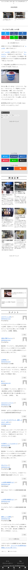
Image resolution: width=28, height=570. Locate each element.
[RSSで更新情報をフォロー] (20, 168)
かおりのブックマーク (7, 402)
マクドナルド (16, 115)
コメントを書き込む (14, 539)
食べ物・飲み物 (6, 112)
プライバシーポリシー (7, 563)
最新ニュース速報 (6, 516)
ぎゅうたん (4, 465)
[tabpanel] (8, 18)
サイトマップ (20, 563)
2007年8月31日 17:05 (5, 383)
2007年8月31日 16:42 (5, 361)
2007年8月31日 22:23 (5, 424)
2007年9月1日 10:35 (5, 467)
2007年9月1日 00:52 (5, 445)
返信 (24, 334)
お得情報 (3, 359)
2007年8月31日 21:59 (5, 404)
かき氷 (4, 115)
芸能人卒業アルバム (6, 338)
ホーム (7, 561)
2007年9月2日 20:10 (5, 501)
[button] (25, 297)
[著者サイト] (7, 168)
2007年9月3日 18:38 (5, 518)
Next (27, 18)
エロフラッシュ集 (6, 316)
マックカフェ (5, 117)
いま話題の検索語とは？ (7, 482)
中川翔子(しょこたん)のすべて (9, 443)
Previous (1, 18)
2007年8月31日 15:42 (5, 340)
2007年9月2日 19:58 (5, 484)
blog (20, 561)
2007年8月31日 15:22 (5, 318)
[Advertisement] (14, 137)
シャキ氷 (7, 52)
